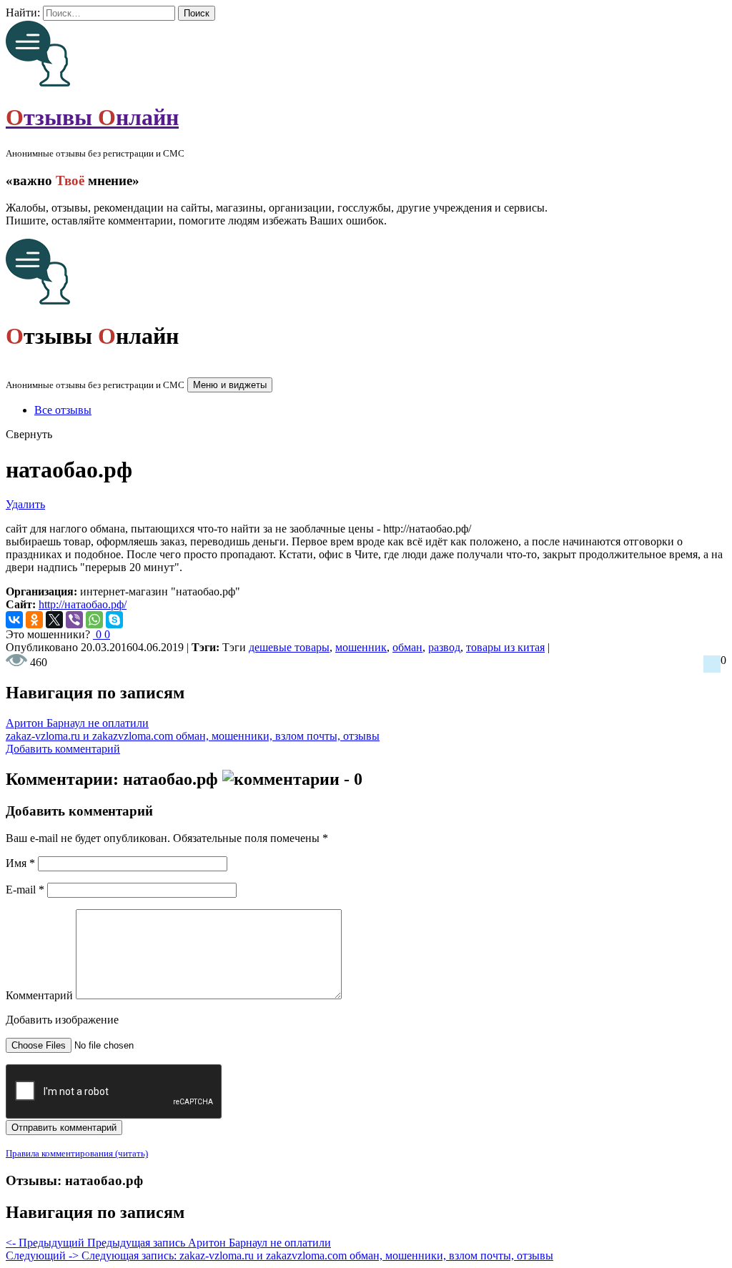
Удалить (25, 504)
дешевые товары (289, 647)
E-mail (25, 889)
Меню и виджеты (230, 385)
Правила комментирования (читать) (77, 1153)
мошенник (361, 647)
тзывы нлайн (92, 117)
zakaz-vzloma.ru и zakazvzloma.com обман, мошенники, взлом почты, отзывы (193, 736)
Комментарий (39, 995)
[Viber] (74, 619)
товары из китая (505, 647)
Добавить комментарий (63, 749)
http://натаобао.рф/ (83, 604)
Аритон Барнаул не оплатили (77, 723)
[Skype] (114, 619)
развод (444, 647)
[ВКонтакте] (14, 619)
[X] (54, 619)
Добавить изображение (62, 1020)
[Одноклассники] (34, 619)
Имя (20, 863)
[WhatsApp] (94, 619)
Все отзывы (63, 410)
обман (407, 647)
